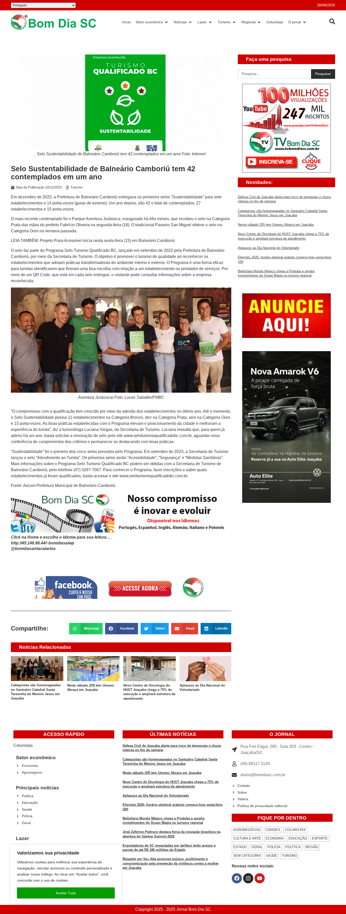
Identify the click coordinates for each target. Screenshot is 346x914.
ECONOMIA (275, 838)
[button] (86, 628)
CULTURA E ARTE (247, 838)
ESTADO (240, 847)
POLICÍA (274, 847)
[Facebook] (237, 878)
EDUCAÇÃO (298, 838)
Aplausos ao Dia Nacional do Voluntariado (268, 248)
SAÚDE (271, 856)
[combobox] (273, 74)
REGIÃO (311, 847)
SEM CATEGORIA (247, 856)
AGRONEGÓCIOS (247, 830)
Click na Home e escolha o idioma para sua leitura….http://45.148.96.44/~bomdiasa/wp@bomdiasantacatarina (61, 543)
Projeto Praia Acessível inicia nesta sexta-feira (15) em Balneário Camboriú (107, 240)
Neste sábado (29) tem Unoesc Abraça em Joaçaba (276, 224)
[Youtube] (260, 878)
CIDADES (272, 830)
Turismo (76, 187)
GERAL (257, 847)
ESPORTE (320, 838)
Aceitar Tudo (66, 893)
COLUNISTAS (295, 830)
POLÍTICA (293, 847)
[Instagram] (248, 878)
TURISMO (289, 856)
